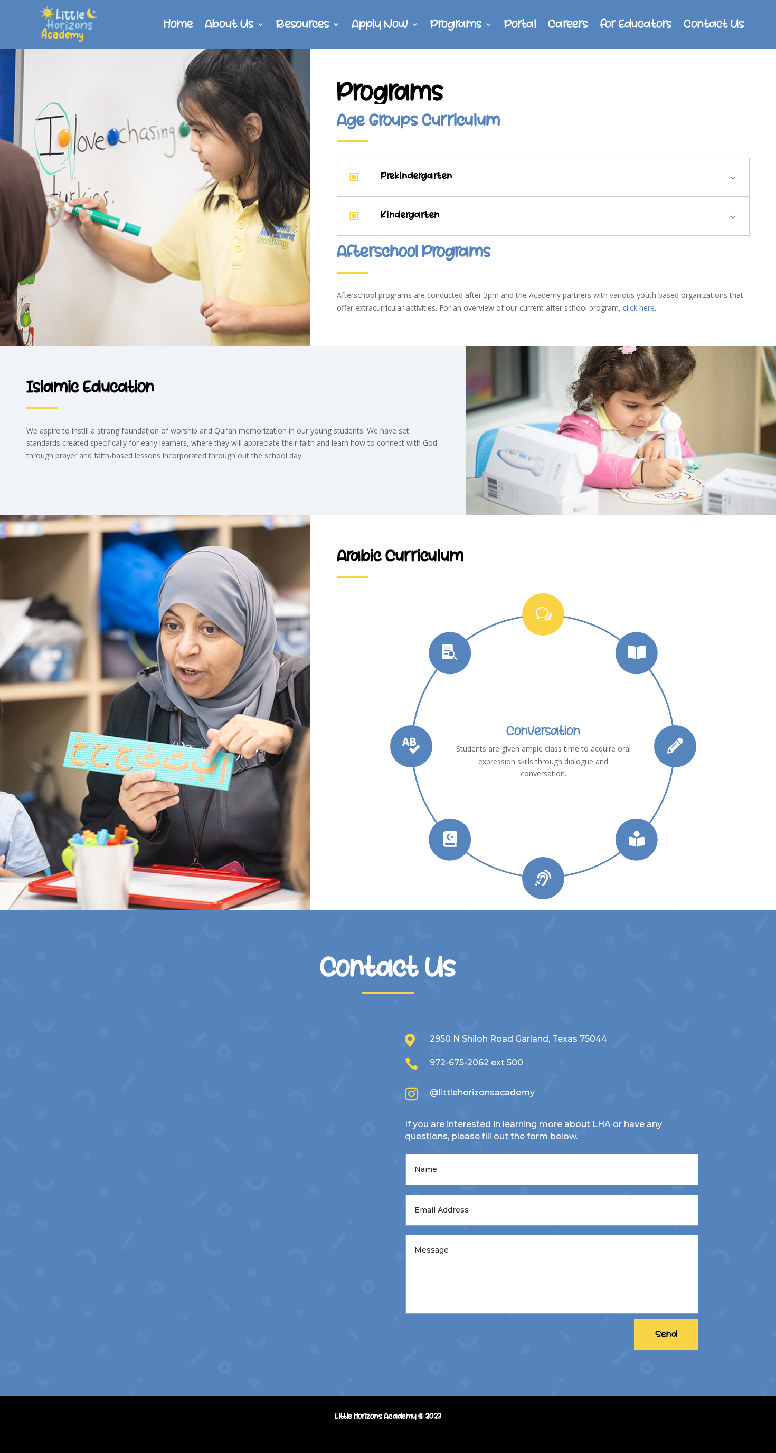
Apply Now (380, 24)
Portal (520, 24)
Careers (568, 24)
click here (639, 308)
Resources (302, 24)
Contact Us (714, 24)
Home (178, 24)
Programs (456, 24)
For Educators (636, 24)
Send (666, 1334)
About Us (229, 24)
